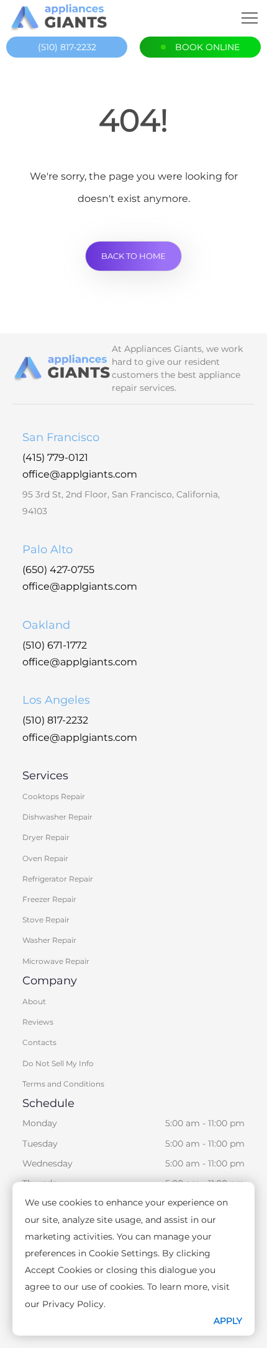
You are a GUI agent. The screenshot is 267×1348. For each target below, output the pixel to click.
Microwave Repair (55, 961)
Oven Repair (45, 858)
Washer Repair (49, 940)
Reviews (37, 1021)
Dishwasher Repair (57, 816)
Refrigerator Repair (57, 878)
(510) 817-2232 (67, 47)
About (34, 1001)
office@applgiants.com (79, 474)
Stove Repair (46, 919)
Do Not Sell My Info (58, 1063)
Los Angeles (56, 700)
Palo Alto (47, 549)
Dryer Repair (46, 837)
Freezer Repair (49, 899)
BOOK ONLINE (207, 47)
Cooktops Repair (53, 796)
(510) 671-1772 (54, 645)
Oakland (46, 625)
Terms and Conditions (63, 1083)
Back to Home (133, 256)
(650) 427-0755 (58, 570)
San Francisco (60, 437)
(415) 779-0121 (55, 457)
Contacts (39, 1042)
